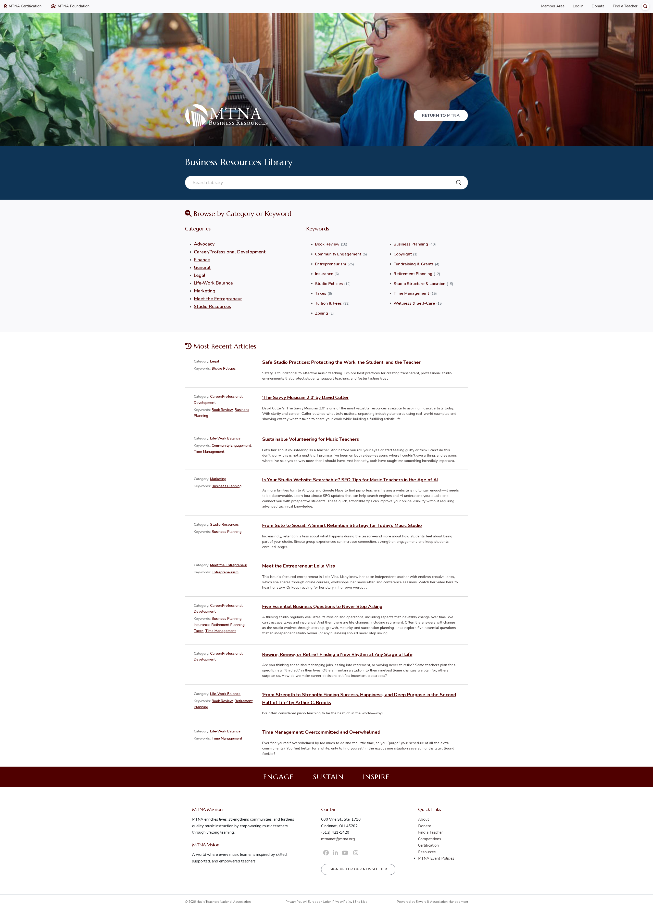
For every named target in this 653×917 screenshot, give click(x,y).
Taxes (320, 293)
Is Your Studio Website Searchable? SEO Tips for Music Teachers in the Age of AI (350, 480)
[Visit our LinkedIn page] (335, 853)
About (423, 819)
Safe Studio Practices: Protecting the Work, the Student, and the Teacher (341, 362)
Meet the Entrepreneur (218, 299)
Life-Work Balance (213, 283)
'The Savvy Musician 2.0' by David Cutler (305, 397)
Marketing (204, 291)
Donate (598, 6)
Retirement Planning (413, 274)
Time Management (411, 293)
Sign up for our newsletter (358, 869)
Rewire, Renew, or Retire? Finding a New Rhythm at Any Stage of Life (337, 654)
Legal (200, 275)
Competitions (429, 839)
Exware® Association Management (442, 902)
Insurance (324, 274)
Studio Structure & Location (419, 284)
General (202, 267)
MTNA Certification (25, 6)
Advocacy (204, 244)
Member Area (552, 6)
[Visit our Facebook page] (326, 853)
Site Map (361, 902)
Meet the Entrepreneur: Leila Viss (298, 566)
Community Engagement (338, 254)
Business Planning (411, 244)
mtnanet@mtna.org (338, 839)
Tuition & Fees (328, 303)
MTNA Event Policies (436, 858)
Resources (427, 852)
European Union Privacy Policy (330, 902)
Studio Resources (212, 306)
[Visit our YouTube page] (345, 853)
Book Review (327, 244)
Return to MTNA (441, 115)
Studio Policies (329, 284)
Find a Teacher (625, 6)
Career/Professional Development (230, 252)
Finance (202, 260)
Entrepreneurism (330, 264)
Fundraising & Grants (414, 264)
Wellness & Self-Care (414, 303)
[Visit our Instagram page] (355, 853)
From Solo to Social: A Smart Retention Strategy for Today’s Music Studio (342, 525)
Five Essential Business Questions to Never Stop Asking (322, 606)
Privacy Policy (296, 902)
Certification (428, 845)
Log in (578, 6)
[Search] (645, 6)
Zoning (321, 313)
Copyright (403, 254)
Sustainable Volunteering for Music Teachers (310, 439)
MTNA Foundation (73, 6)
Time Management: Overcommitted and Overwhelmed (321, 732)
